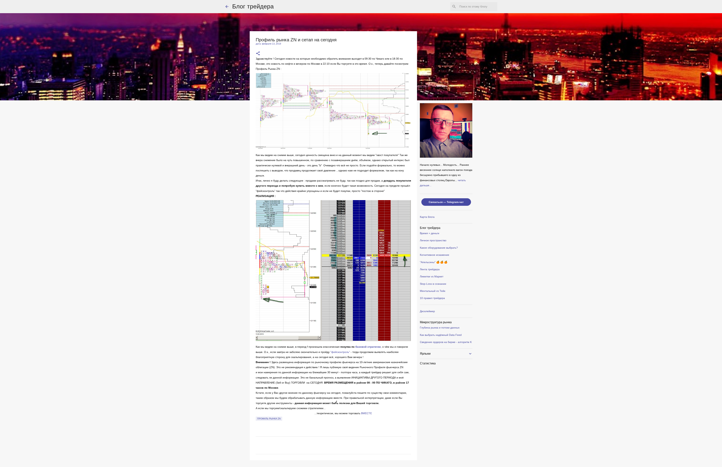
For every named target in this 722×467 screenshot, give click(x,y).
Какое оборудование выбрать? (439, 247)
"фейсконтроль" (340, 351)
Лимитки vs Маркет (431, 276)
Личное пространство (433, 240)
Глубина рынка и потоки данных (440, 327)
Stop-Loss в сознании (433, 283)
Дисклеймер (427, 311)
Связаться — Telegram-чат (446, 202)
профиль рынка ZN (269, 418)
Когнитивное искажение (434, 254)
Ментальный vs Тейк (432, 290)
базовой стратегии (368, 346)
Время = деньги (429, 233)
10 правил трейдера (432, 298)
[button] (258, 53)
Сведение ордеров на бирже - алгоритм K (446, 342)
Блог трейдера (253, 6)
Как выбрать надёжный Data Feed (441, 334)
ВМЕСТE (366, 413)
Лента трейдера (430, 269)
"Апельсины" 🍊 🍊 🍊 (433, 262)
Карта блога (427, 216)
